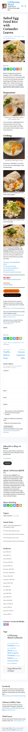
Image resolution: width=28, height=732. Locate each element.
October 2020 (7, 576)
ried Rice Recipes (8, 284)
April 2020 (6, 597)
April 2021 (5, 555)
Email (5, 397)
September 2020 (7, 579)
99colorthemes (19, 730)
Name (5, 390)
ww (10, 316)
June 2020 (6, 590)
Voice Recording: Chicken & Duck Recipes (13, 541)
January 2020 (6, 607)
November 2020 (7, 572)
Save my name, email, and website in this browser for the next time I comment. (14, 412)
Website (5, 404)
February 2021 (7, 562)
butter (9, 342)
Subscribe (7, 463)
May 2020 (6, 593)
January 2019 (6, 614)
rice (23, 342)
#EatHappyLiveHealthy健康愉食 (11, 262)
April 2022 (6, 552)
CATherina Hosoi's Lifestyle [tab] (15, 636)
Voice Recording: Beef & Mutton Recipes (13, 534)
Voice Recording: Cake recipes (11, 537)
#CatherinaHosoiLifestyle (9, 266)
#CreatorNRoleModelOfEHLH (10, 268)
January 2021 (6, 565)
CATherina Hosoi (14, 3)
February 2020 (7, 603)
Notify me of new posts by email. (12, 423)
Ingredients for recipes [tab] (14, 669)
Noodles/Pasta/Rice (10, 38)
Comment (6, 370)
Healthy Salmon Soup (6, 355)
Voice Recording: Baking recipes (11, 530)
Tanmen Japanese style (21, 355)
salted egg (6, 344)
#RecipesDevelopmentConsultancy (12, 272)
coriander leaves (16, 342)
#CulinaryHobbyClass (9, 270)
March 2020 (6, 600)
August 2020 (6, 583)
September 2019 (7, 610)
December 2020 (7, 569)
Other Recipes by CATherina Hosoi (12, 279)
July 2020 (5, 586)
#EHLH (5, 264)
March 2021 (6, 558)
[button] (25, 6)
